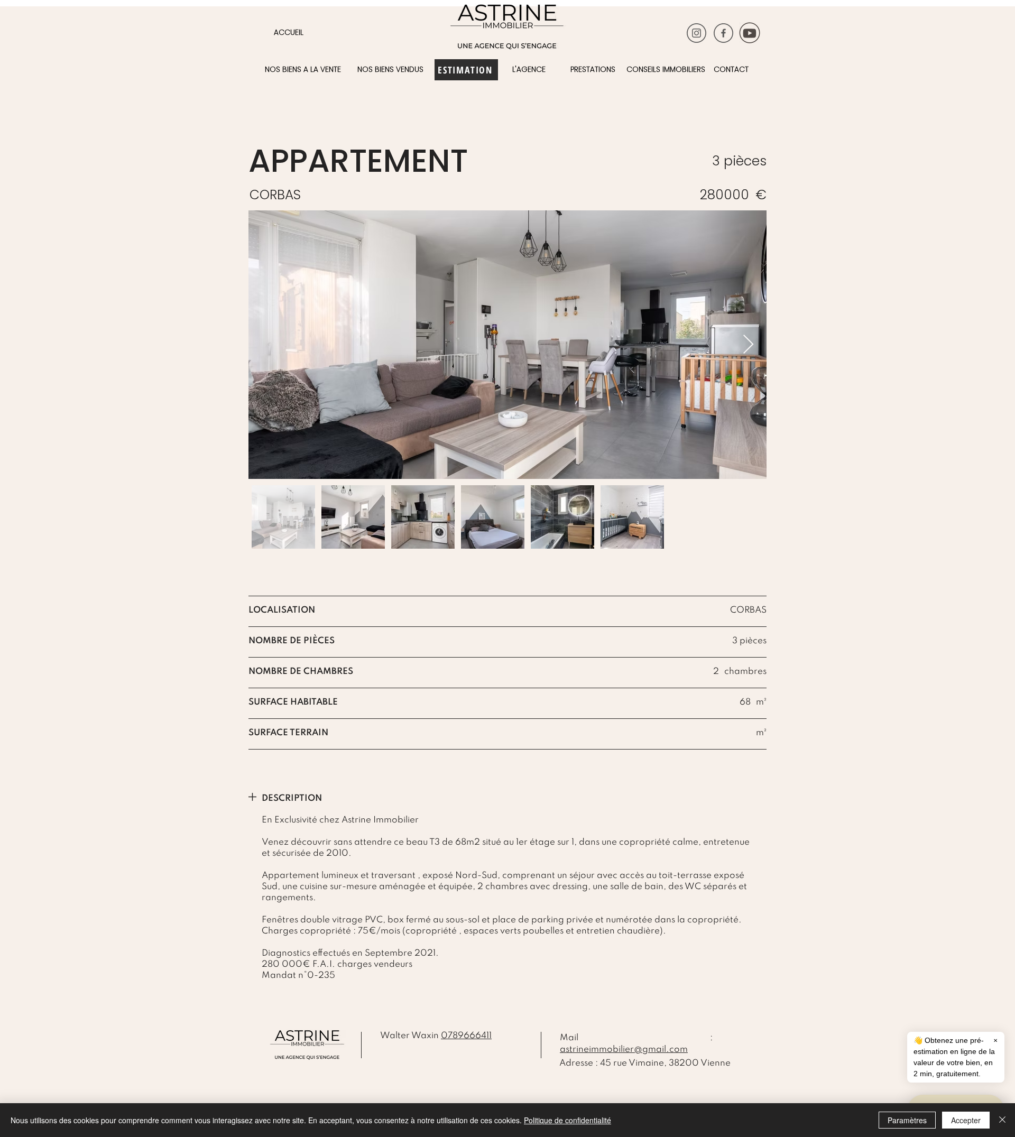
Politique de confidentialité (567, 1120)
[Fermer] (1002, 1120)
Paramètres (907, 1120)
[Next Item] (748, 345)
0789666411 (466, 1035)
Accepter (966, 1120)
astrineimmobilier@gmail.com (624, 1049)
